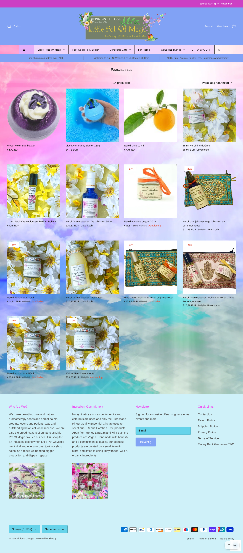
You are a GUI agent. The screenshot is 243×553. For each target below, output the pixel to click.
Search (190, 538)
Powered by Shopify (46, 538)
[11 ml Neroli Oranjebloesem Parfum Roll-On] (33, 191)
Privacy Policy (207, 432)
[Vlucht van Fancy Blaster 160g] (92, 115)
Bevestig (145, 441)
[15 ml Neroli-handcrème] (209, 115)
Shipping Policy (208, 426)
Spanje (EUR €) (208, 3)
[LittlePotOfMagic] (121, 26)
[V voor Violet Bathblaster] (33, 115)
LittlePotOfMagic (25, 538)
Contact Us (205, 414)
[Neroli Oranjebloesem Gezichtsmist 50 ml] (92, 191)
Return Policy (206, 420)
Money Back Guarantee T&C (216, 444)
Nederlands (227, 3)
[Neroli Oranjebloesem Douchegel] (92, 267)
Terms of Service (208, 438)
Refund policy (227, 538)
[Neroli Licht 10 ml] (150, 115)
